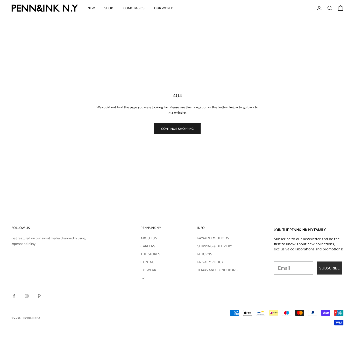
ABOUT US (149, 238)
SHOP (108, 8)
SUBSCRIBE (329, 267)
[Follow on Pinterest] (39, 296)
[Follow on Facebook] (14, 296)
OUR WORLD (163, 8)
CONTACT (148, 262)
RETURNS (204, 254)
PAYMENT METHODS (213, 238)
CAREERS (148, 246)
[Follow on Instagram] (26, 296)
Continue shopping (177, 129)
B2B (143, 278)
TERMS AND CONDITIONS (217, 270)
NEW (91, 8)
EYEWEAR (148, 270)
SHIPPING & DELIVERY (214, 246)
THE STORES (150, 254)
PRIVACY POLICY (210, 262)
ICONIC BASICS (133, 8)
